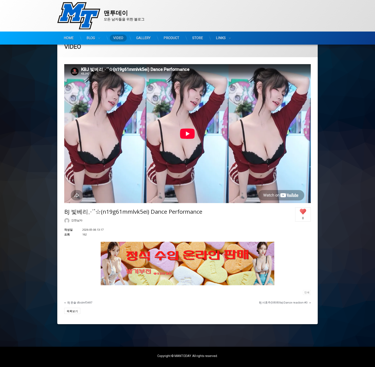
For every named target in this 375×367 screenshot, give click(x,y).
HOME (69, 38)
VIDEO (118, 38)
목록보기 (72, 311)
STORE (197, 38)
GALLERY (143, 38)
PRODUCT (171, 38)
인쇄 (306, 292)
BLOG (91, 38)
